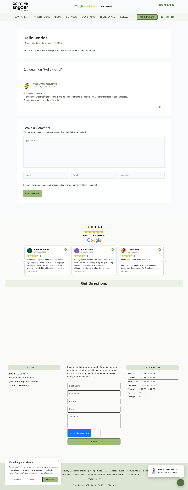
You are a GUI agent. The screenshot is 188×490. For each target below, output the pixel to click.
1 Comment (28, 43)
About (57, 17)
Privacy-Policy (94, 479)
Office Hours (152, 368)
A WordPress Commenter (45, 84)
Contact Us (34, 368)
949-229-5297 (166, 5)
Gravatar (55, 100)
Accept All (50, 479)
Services (71, 17)
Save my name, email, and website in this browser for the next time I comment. (62, 185)
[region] (33, 471)
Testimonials (107, 17)
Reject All (33, 479)
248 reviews (99, 235)
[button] (163, 261)
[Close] (58, 460)
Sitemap (112, 485)
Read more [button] (32, 272)
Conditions (88, 17)
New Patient (21, 17)
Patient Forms (42, 17)
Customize (17, 479)
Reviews (123, 17)
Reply (162, 107)
